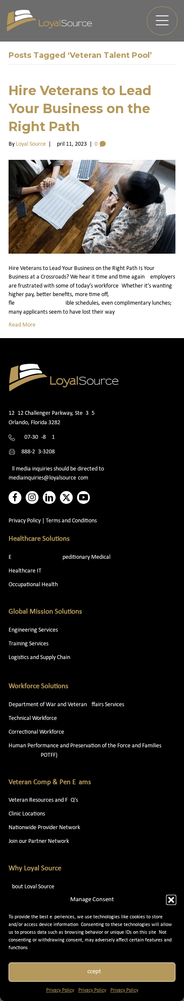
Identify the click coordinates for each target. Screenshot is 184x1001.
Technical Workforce (33, 718)
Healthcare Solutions (39, 538)
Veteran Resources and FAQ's (43, 800)
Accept (92, 971)
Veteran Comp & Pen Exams (50, 782)
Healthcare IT (26, 571)
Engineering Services (33, 630)
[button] (171, 900)
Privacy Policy (60, 990)
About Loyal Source (31, 887)
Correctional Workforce (36, 732)
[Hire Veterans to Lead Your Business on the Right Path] (92, 207)
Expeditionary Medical (59, 557)
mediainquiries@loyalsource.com (48, 478)
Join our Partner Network (39, 841)
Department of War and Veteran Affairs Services (66, 704)
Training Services (28, 644)
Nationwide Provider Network (44, 827)
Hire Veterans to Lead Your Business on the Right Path (80, 109)
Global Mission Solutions (45, 611)
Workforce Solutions (38, 686)
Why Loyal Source (35, 868)
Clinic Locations (27, 814)
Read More (22, 325)
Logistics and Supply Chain (39, 657)
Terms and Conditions (71, 521)
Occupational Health (33, 584)
